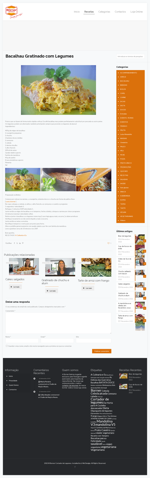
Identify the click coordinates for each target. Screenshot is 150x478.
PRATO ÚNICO (126, 163)
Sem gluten (124, 188)
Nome (8, 337)
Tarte (104, 444)
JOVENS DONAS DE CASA (101, 418)
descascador (96, 408)
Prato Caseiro (102, 430)
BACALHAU (124, 81)
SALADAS (124, 179)
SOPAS (123, 200)
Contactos (13, 389)
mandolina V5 (105, 424)
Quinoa (93, 433)
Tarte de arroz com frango (93, 280)
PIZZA (122, 159)
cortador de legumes (70, 385)
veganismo (96, 447)
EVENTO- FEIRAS (126, 118)
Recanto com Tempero (100, 436)
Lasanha (93, 422)
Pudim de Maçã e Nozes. (49, 397)
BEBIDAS (123, 85)
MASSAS (123, 138)
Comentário (10, 311)
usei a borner (10, 201)
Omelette (124, 142)
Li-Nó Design (85, 463)
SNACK (123, 192)
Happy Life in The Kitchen (107, 416)
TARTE (123, 208)
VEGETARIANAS (126, 216)
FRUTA (123, 130)
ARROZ (123, 77)
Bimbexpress (107, 385)
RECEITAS (124, 175)
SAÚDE (123, 183)
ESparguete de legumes (101, 411)
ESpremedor (95, 413)
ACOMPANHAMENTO (128, 73)
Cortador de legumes (100, 400)
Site (77, 337)
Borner (96, 390)
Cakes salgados (15, 279)
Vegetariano (98, 449)
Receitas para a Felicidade (98, 439)
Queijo (113, 430)
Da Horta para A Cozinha (102, 404)
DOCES (123, 110)
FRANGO (123, 126)
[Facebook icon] (75, 467)
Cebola (105, 390)
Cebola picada (99, 393)
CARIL (122, 93)
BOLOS (123, 89)
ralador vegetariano (105, 433)
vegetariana (108, 446)
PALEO (123, 147)
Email (43, 337)
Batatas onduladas (96, 385)
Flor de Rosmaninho (106, 413)
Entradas (123, 114)
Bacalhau (95, 382)
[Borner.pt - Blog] (14, 12)
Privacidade (13, 381)
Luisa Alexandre (126, 134)
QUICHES (124, 171)
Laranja (114, 418)
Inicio (11, 376)
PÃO (122, 151)
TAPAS (123, 204)
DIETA (122, 106)
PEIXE (122, 155)
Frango (94, 416)
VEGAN (123, 212)
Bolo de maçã (102, 388)
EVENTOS (124, 122)
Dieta (106, 408)
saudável (96, 443)
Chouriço (100, 396)
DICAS (122, 101)
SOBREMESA (125, 196)
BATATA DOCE (106, 382)
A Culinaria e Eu (21, 235)
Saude (103, 441)
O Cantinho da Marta (102, 428)
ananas (107, 377)
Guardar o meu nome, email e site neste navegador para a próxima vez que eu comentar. (40, 346)
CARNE (123, 97)
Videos (122, 220)
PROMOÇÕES (125, 167)
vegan (109, 444)
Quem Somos (14, 385)
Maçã (92, 427)
